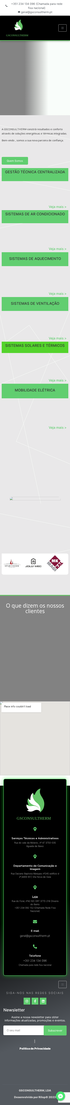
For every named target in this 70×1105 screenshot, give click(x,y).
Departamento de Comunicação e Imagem (35, 867)
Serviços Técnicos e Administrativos (35, 838)
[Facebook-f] (35, 1001)
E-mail (35, 931)
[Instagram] (27, 1001)
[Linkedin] (43, 1001)
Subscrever (55, 1030)
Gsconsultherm (17, 35)
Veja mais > (58, 207)
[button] (15, 161)
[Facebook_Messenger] (60, 1096)
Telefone (35, 956)
